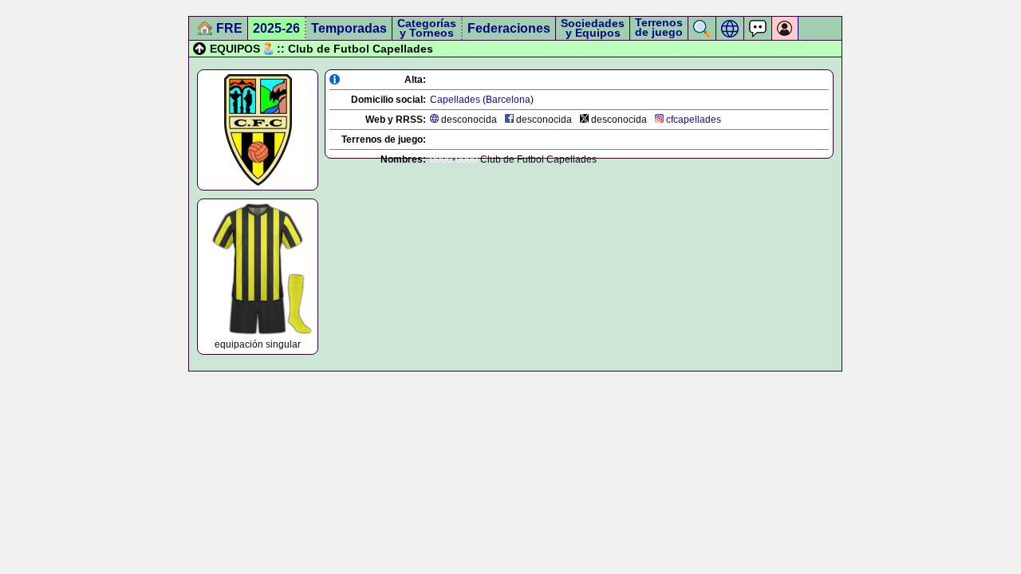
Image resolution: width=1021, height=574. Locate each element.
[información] (334, 79)
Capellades (455, 99)
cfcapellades (693, 119)
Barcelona (508, 99)
